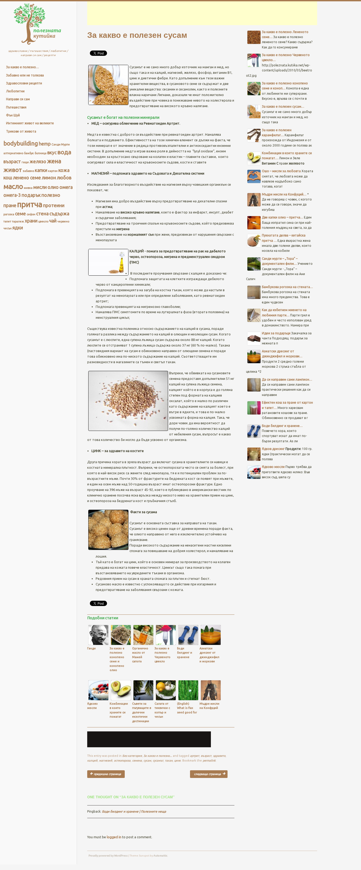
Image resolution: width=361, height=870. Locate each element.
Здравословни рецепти (24, 83)
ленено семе (27, 177)
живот (12, 169)
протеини (53, 205)
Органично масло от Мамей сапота (140, 655)
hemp (45, 143)
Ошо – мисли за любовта (281, 171)
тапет (7, 221)
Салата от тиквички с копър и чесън (162, 710)
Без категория (132, 755)
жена (54, 161)
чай (53, 220)
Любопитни (15, 91)
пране (9, 205)
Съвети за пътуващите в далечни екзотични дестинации (141, 712)
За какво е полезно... (158, 755)
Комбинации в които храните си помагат (119, 710)
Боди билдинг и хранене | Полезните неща (134, 811)
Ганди (91, 648)
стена (42, 213)
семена (137, 760)
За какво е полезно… (22, 67)
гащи (25, 162)
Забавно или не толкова (25, 75)
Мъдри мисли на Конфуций (209, 706)
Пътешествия (16, 107)
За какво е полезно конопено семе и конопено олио (117, 659)
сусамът (158, 760)
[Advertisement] (215, 13)
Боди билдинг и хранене (184, 653)
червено (63, 221)
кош (7, 177)
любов (64, 177)
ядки (17, 227)
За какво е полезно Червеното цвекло (162, 655)
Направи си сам (18, 99)
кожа (64, 170)
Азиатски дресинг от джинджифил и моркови (209, 655)
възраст (12, 161)
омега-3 (12, 195)
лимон (49, 177)
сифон (31, 214)
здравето (219, 755)
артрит (194, 755)
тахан (169, 760)
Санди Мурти (61, 144)
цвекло (43, 221)
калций (92, 760)
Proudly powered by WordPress (108, 855)
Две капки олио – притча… (282, 217)
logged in (114, 837)
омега (66, 187)
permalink (209, 760)
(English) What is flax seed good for (187, 708)
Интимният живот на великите (30, 123)
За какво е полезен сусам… (283, 106)
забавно (28, 170)
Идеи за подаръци (276, 333)
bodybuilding (20, 143)
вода (64, 152)
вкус (52, 152)
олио (53, 187)
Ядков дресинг (273, 448)
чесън (7, 228)
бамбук (29, 153)
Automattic (160, 855)
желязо (38, 161)
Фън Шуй (13, 115)
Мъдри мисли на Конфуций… (284, 194)
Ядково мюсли (92, 706)
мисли (40, 187)
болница (41, 153)
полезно (50, 195)
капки (41, 170)
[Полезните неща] (37, 46)
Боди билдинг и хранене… (282, 425)
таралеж (18, 221)
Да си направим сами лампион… (287, 379)
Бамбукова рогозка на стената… (287, 287)
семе (20, 213)
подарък (31, 195)
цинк (177, 760)
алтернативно (13, 153)
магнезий (105, 760)
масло (13, 186)
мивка (28, 187)
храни (31, 220)
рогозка (8, 214)
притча (29, 204)
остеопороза (122, 760)
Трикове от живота (21, 131)
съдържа (59, 213)
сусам (147, 760)
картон (53, 170)
